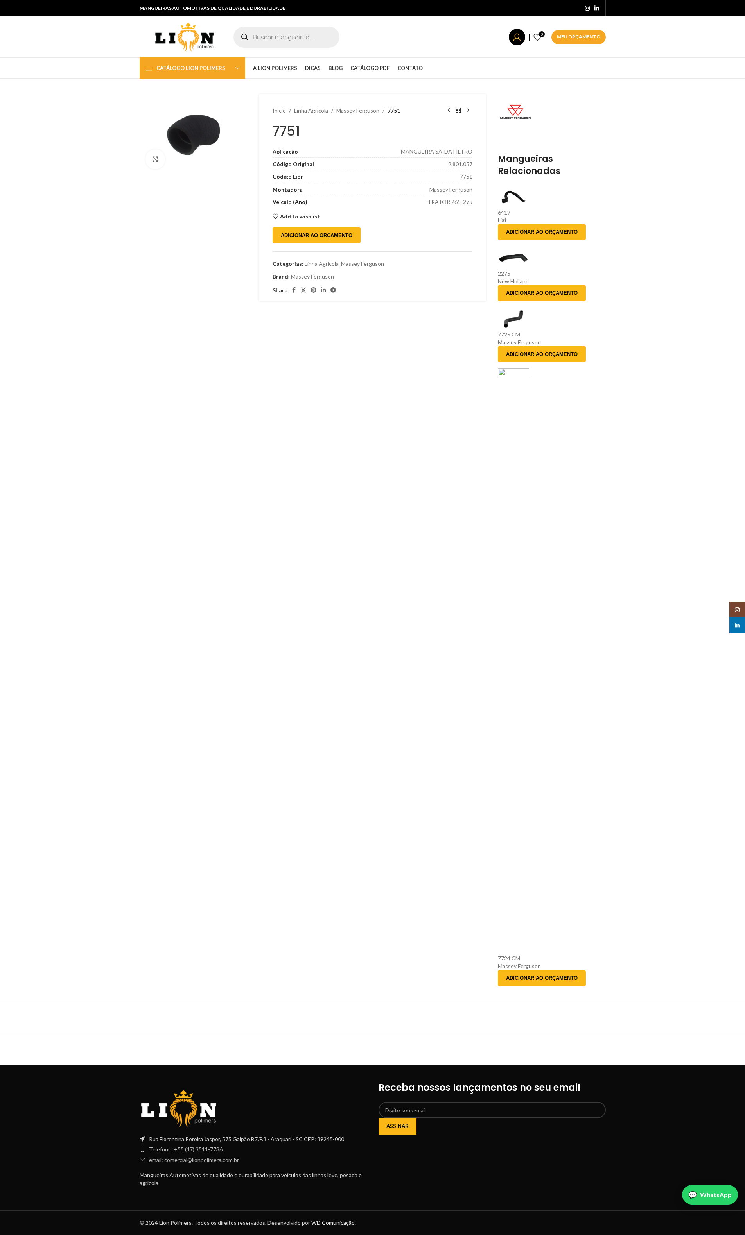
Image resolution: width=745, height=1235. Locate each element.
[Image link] (179, 1107)
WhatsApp (716, 1194)
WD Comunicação (333, 1222)
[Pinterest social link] (314, 290)
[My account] (517, 37)
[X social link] (303, 290)
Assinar (397, 1126)
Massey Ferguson (357, 110)
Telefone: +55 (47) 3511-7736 (186, 1149)
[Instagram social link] (587, 8)
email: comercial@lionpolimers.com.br (194, 1159)
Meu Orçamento (578, 36)
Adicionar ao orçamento (316, 235)
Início (279, 110)
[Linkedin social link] (596, 8)
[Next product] (467, 110)
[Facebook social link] (293, 290)
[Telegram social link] (333, 290)
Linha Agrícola (311, 110)
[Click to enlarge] (155, 159)
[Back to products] (458, 110)
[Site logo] (184, 36)
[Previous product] (449, 110)
